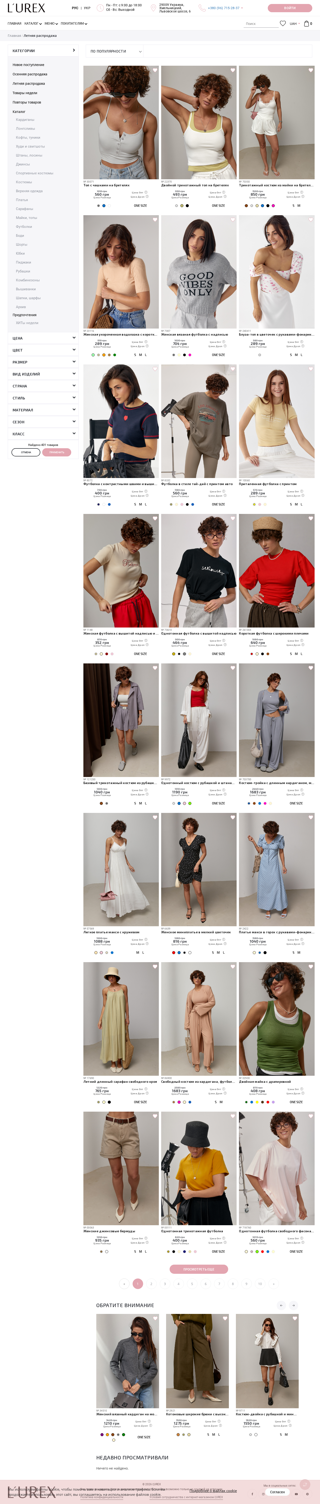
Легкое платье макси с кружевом (111, 932)
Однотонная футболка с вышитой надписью (198, 633)
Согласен (277, 1492)
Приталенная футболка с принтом (268, 484)
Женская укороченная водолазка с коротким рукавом (121, 334)
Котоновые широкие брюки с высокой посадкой (142, 1414)
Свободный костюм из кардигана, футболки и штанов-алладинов (199, 1081)
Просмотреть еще (198, 1269)
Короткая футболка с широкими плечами (274, 633)
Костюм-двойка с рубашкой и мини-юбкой (212, 1414)
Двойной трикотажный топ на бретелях (195, 185)
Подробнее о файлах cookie (213, 1490)
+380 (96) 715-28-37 (223, 8)
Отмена (26, 452)
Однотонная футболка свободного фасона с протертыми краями (276, 1231)
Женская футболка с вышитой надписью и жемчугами (121, 633)
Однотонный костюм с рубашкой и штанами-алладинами (199, 783)
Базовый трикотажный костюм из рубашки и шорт (121, 783)
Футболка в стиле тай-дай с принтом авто (197, 484)
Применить (56, 452)
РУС (75, 8)
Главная (14, 35)
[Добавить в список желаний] (155, 70)
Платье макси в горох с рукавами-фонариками (276, 932)
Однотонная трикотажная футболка (192, 1231)
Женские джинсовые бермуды (109, 1231)
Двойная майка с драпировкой (265, 1081)
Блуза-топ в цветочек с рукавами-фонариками (276, 334)
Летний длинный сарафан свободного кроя (120, 1081)
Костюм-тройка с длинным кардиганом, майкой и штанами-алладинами (276, 783)
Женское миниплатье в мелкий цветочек (196, 932)
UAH (293, 23)
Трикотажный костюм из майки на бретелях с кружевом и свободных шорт (276, 185)
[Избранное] (283, 23)
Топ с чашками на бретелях (106, 185)
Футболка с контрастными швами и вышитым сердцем (121, 484)
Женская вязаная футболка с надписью (194, 334)
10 (260, 1284)
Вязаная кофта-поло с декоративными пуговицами (281, 1414)
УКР (87, 8)
